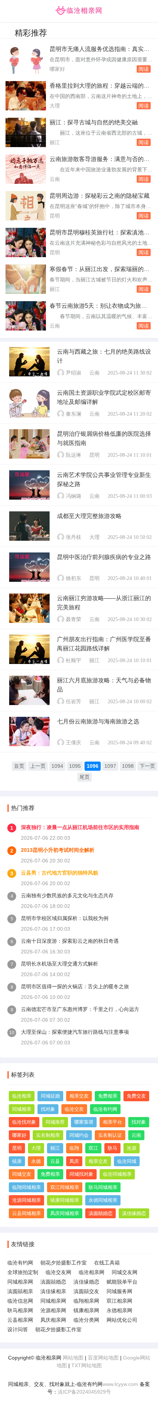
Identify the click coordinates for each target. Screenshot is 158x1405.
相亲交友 (79, 1096)
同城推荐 (55, 1122)
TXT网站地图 (86, 1365)
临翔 (74, 1148)
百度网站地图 (103, 1358)
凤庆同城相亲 (64, 1213)
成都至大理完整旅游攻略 (89, 516)
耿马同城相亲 (103, 1187)
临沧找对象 (24, 1122)
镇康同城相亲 (64, 1200)
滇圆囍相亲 (20, 1291)
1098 (128, 766)
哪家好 (57, 69)
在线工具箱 (107, 1263)
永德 (36, 1161)
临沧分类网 (86, 1320)
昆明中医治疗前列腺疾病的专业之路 (104, 557)
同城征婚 (50, 1096)
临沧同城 (126, 1161)
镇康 (17, 1161)
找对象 (48, 1109)
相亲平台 (112, 1122)
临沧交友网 (58, 1272)
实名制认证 (110, 1135)
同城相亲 (21, 1109)
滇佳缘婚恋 (134, 1213)
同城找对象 (81, 1174)
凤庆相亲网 (53, 1320)
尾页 (84, 777)
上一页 (38, 766)
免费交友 (136, 1096)
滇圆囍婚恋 (100, 1213)
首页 (19, 766)
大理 (55, 106)
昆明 (55, 216)
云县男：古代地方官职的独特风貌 (59, 873)
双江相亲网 (119, 1301)
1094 (57, 766)
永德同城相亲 (103, 1200)
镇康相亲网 (86, 1310)
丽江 (55, 142)
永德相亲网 (119, 1310)
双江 (93, 1148)
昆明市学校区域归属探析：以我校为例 (64, 918)
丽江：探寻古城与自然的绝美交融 (94, 122)
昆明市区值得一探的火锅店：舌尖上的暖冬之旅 (75, 986)
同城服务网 (119, 1291)
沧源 (131, 1148)
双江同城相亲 (64, 1187)
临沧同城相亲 (117, 1174)
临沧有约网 (105, 1109)
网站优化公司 (122, 1320)
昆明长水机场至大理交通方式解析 (59, 964)
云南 (55, 179)
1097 (110, 766)
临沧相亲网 (91, 1272)
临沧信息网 (20, 1301)
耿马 (112, 1148)
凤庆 (74, 1161)
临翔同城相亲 (26, 1187)
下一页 (147, 766)
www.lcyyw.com (120, 1384)
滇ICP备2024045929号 (84, 1392)
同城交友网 (124, 1272)
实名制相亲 (48, 1135)
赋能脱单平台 (122, 1282)
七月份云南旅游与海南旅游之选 (98, 721)
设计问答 (17, 1329)
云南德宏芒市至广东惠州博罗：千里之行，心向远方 (80, 1009)
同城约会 (79, 1135)
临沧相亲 (21, 1096)
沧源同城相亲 (26, 1200)
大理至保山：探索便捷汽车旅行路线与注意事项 (75, 1032)
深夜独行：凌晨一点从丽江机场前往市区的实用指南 (80, 827)
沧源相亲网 (53, 1310)
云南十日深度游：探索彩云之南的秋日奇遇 (70, 941)
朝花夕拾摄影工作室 (63, 1263)
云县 (55, 1161)
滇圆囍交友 (86, 1291)
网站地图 (73, 1358)
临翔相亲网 (86, 1301)
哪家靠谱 (83, 1122)
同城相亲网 (20, 1282)
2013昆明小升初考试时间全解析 (57, 850)
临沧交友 (74, 1109)
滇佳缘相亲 (53, 1291)
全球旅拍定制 (22, 1272)
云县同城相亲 (26, 1213)
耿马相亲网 (20, 1310)
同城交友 (21, 1174)
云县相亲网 (20, 1320)
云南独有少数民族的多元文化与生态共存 (67, 895)
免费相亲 (107, 1096)
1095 (75, 766)
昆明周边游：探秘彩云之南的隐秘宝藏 (100, 196)
